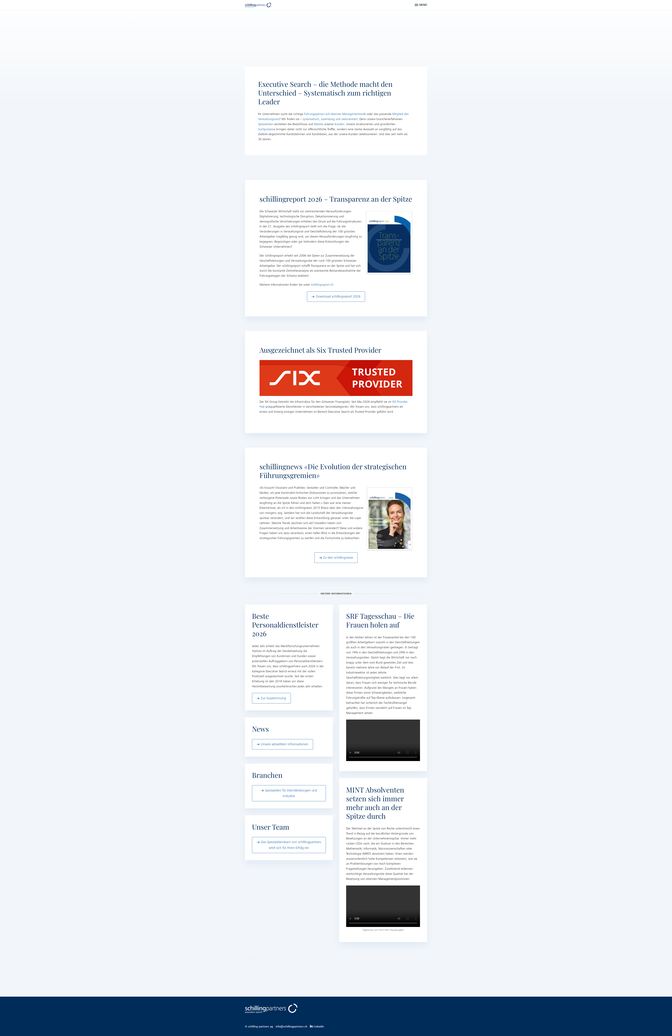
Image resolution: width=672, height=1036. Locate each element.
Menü (423, 4)
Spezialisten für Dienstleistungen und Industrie (291, 793)
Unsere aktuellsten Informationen (284, 744)
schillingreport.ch (322, 285)
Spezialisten (265, 124)
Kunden (339, 124)
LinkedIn (319, 1026)
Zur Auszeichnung (273, 698)
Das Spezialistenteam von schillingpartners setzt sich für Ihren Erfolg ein (291, 845)
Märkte (318, 124)
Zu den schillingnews (338, 558)
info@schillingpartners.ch (291, 1026)
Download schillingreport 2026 (338, 296)
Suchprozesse (266, 129)
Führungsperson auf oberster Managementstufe (335, 114)
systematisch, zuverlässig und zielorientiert (330, 119)
